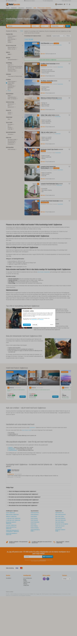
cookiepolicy (41, 319)
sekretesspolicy (34, 319)
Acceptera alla (27, 324)
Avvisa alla (35, 324)
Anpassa (51, 324)
